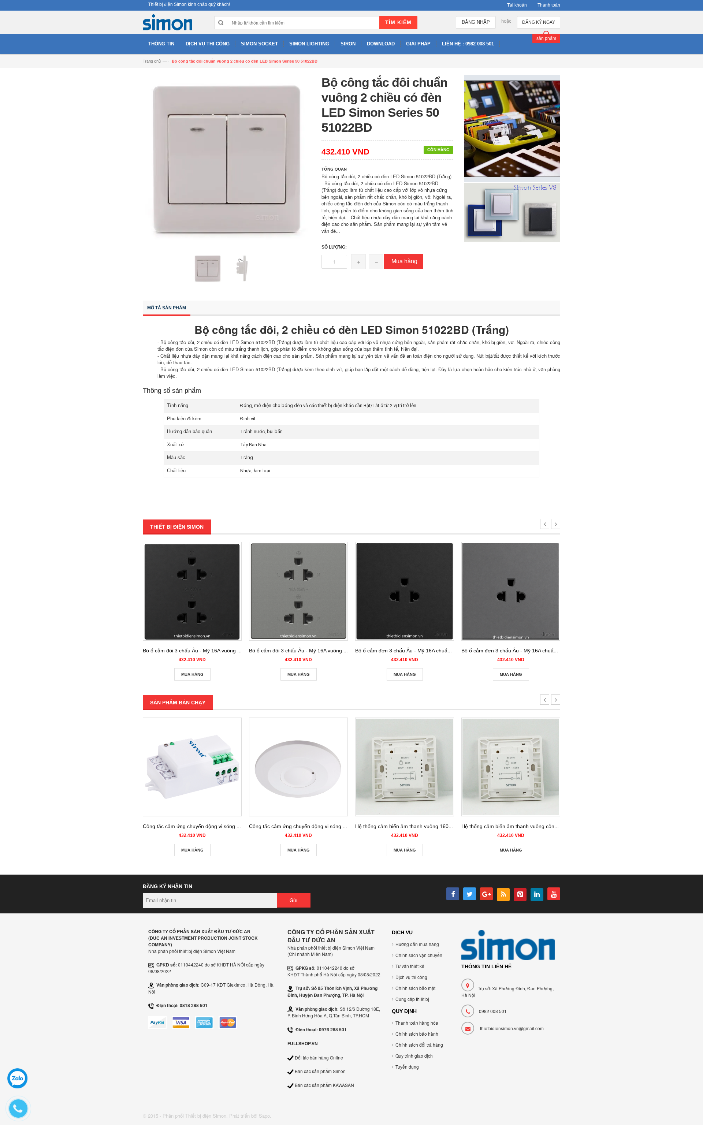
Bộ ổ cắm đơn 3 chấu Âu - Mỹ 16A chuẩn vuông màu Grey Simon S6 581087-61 (554, 650)
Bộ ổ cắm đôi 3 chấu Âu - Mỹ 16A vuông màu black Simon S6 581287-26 (227, 650)
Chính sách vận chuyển (418, 955)
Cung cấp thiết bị (412, 999)
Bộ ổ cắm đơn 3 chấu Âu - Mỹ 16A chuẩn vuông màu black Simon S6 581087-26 (448, 650)
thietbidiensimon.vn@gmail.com (512, 1028)
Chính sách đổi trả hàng (419, 1045)
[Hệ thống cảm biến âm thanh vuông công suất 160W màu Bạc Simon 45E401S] (510, 767)
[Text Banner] (512, 211)
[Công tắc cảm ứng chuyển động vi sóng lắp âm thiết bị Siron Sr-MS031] (192, 767)
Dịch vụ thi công (411, 977)
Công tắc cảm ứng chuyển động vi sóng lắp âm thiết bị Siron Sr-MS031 (225, 826)
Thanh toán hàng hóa (416, 1023)
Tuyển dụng (407, 1066)
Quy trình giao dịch (414, 1056)
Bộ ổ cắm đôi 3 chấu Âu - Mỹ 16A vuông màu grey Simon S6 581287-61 (332, 650)
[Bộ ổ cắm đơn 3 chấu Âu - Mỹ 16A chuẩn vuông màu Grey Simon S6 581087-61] (510, 591)
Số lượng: (334, 247)
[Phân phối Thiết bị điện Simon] (167, 24)
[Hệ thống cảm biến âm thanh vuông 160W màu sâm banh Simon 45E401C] (404, 767)
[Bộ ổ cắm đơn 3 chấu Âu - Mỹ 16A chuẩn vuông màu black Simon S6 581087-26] (404, 591)
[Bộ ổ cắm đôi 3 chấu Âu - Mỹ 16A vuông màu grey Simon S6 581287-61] (298, 591)
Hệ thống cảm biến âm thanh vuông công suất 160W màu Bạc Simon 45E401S (552, 826)
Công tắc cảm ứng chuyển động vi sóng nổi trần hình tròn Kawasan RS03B (336, 826)
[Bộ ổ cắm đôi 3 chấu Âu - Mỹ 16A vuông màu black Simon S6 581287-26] (192, 591)
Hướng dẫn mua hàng (417, 944)
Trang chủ (152, 61)
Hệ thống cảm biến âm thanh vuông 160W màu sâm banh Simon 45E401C (442, 826)
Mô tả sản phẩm (166, 307)
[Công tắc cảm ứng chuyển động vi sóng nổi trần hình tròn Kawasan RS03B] (298, 767)
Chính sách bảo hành (416, 1034)
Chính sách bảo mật (415, 988)
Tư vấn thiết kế (409, 966)
